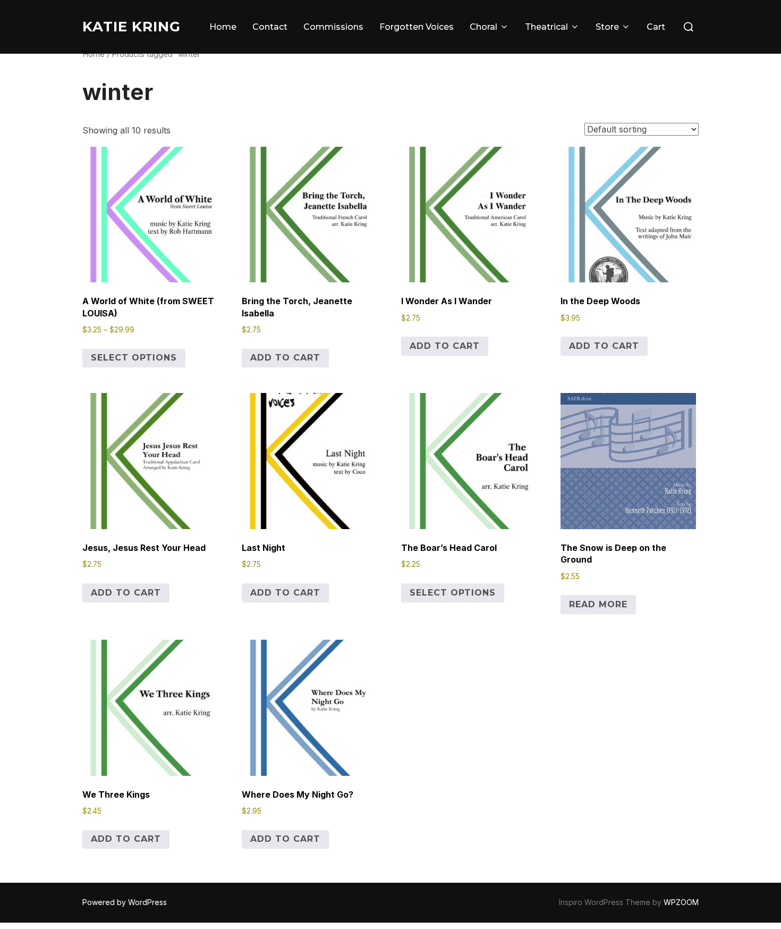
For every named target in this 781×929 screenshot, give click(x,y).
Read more (598, 604)
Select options (134, 358)
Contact (269, 27)
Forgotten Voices (416, 27)
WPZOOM (681, 902)
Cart (656, 27)
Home (222, 27)
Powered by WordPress (124, 902)
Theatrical (546, 27)
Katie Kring (131, 26)
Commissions (333, 27)
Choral (483, 27)
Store (607, 27)
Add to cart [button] (285, 358)
